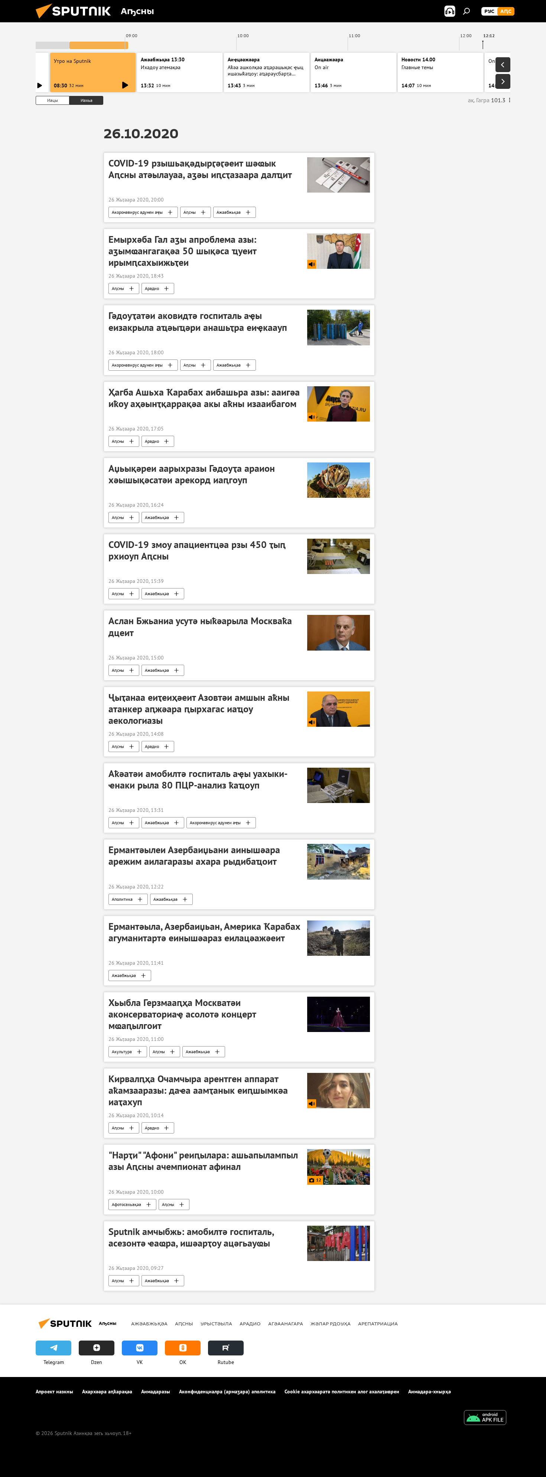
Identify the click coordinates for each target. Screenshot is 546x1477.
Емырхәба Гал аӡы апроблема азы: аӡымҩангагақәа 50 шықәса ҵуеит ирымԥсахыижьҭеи (182, 250)
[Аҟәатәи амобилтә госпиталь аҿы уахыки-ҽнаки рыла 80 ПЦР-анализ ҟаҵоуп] (338, 785)
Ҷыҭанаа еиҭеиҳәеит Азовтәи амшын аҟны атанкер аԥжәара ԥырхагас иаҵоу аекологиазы (198, 708)
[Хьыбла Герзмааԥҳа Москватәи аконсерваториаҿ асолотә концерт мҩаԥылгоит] (338, 1014)
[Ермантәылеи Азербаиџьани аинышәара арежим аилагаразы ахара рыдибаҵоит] (338, 861)
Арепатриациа (378, 1323)
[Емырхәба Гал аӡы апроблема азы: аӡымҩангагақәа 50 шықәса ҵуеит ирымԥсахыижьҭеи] (338, 251)
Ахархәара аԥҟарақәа (107, 1391)
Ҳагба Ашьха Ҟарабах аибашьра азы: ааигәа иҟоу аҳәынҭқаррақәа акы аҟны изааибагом (204, 398)
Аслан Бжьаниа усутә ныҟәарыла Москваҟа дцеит (200, 626)
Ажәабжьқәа (229, 212)
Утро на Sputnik (72, 61)
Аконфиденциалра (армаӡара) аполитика (227, 1391)
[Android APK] (485, 1418)
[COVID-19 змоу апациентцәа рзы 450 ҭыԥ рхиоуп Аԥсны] (338, 556)
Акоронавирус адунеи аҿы (137, 212)
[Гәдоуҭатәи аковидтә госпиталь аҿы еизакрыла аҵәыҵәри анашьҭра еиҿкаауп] (338, 327)
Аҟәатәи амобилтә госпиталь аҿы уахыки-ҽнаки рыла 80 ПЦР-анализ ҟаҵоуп (197, 779)
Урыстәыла (216, 1323)
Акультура (122, 1051)
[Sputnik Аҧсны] (76, 20)
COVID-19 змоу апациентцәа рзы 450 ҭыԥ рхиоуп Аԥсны (197, 550)
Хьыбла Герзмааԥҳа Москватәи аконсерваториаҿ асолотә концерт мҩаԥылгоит (182, 1014)
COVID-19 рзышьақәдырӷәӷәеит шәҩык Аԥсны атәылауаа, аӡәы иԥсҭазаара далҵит (200, 169)
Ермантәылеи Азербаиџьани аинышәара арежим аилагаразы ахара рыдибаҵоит (194, 855)
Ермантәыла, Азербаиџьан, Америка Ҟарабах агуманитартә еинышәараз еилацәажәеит (204, 932)
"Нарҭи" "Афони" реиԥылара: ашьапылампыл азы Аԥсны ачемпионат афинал (203, 1161)
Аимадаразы (155, 1391)
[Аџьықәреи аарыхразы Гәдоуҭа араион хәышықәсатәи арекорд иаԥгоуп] (338, 480)
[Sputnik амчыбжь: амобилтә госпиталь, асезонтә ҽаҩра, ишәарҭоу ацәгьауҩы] (338, 1243)
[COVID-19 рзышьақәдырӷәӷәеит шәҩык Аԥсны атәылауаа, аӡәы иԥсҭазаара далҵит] (338, 175)
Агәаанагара (285, 1323)
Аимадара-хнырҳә (429, 1391)
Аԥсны (189, 212)
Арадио (152, 288)
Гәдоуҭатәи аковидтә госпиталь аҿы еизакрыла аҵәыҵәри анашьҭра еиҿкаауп (197, 321)
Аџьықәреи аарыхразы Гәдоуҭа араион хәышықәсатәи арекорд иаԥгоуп (191, 474)
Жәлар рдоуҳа (331, 1323)
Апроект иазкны (54, 1391)
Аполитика (122, 899)
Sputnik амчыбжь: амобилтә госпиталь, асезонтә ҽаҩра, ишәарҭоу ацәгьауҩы (191, 1237)
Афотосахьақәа (126, 1204)
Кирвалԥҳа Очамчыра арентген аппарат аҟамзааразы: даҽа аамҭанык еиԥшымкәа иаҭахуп (198, 1090)
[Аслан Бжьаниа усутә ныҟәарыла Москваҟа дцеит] (338, 632)
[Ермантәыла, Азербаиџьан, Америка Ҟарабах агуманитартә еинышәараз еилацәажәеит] (338, 938)
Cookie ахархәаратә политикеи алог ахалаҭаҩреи (342, 1391)
